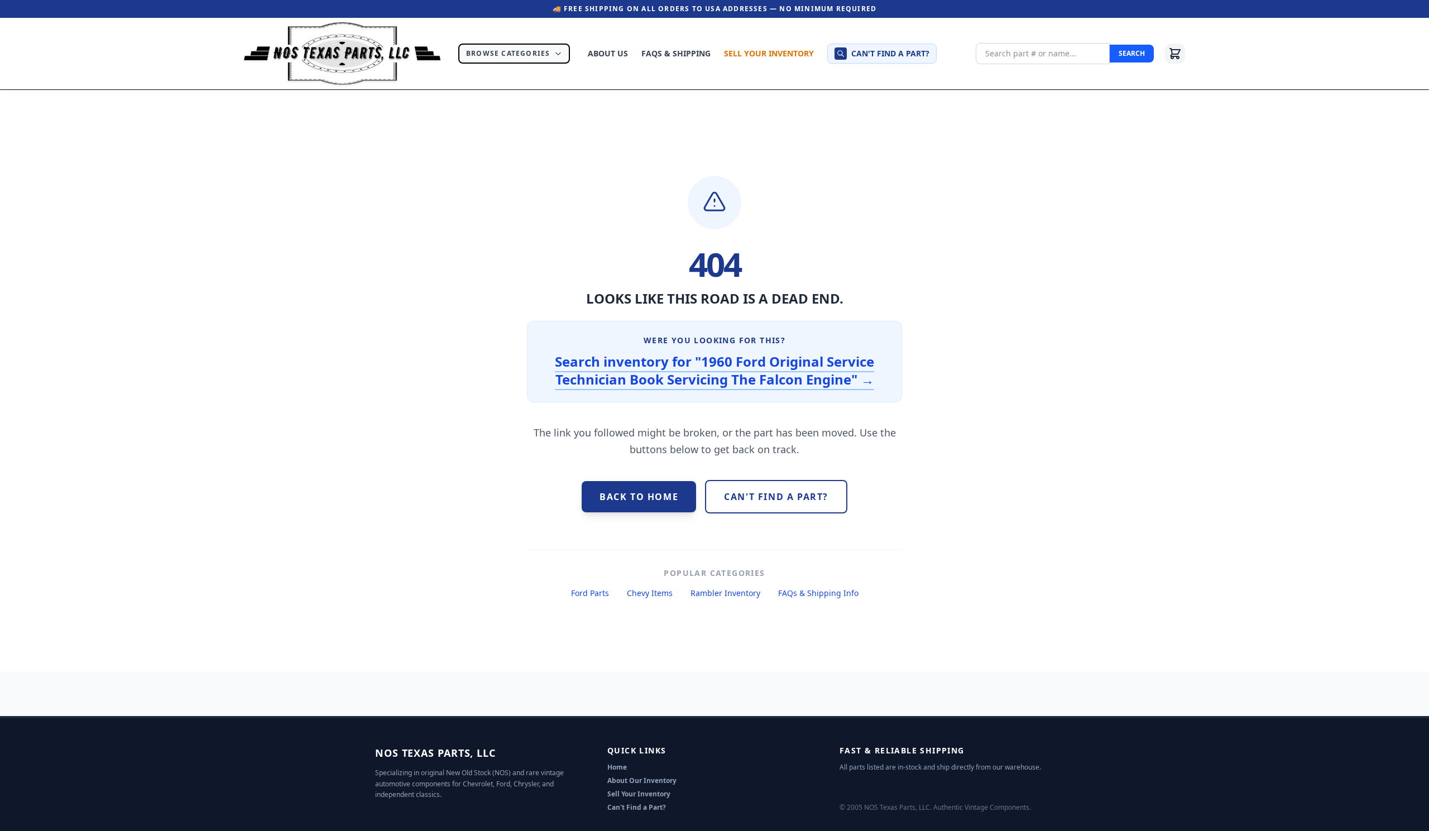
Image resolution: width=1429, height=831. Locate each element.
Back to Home (639, 497)
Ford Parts (590, 593)
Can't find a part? (890, 53)
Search (1132, 53)
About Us (608, 53)
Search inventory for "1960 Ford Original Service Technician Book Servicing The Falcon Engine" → (714, 370)
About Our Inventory (642, 780)
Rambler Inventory (725, 593)
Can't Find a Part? (636, 807)
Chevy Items (650, 593)
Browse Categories (508, 53)
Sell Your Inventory (769, 53)
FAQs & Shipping (676, 53)
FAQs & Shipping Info (818, 593)
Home (617, 767)
